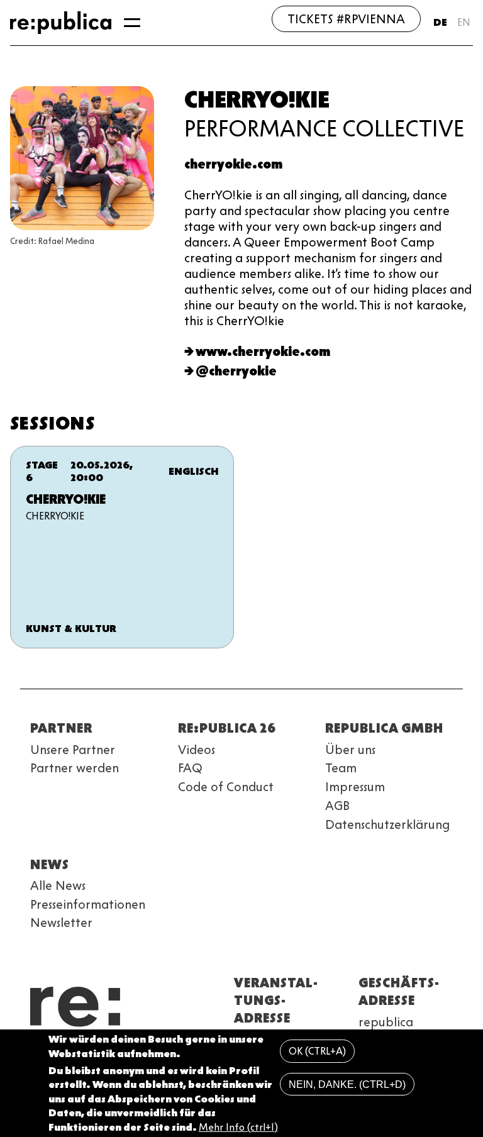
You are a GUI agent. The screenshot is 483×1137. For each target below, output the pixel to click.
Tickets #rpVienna (346, 18)
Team (341, 767)
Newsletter (61, 922)
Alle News (58, 885)
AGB (337, 805)
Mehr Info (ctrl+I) (238, 1127)
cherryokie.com (233, 164)
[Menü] (132, 22)
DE (440, 22)
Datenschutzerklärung (387, 824)
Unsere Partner (72, 749)
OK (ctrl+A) (317, 1051)
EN (463, 22)
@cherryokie (236, 371)
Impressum (355, 786)
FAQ (190, 767)
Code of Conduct (226, 786)
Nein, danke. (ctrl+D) (347, 1084)
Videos (196, 749)
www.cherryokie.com (263, 351)
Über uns (350, 749)
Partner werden (74, 767)
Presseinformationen (87, 904)
